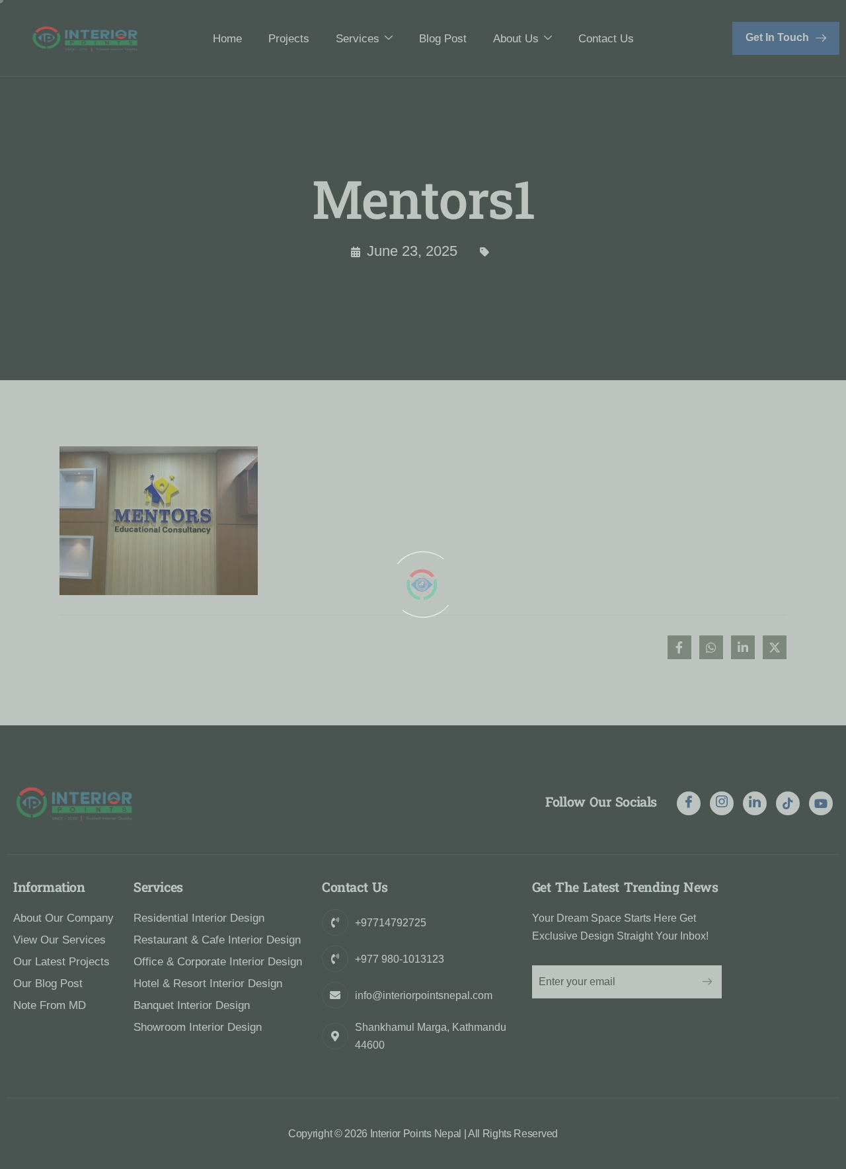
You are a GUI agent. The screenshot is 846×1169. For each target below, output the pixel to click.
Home (227, 38)
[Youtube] (821, 803)
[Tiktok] (788, 803)
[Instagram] (722, 803)
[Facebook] (689, 803)
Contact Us (606, 38)
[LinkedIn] (755, 803)
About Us (516, 38)
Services (357, 38)
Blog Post (443, 38)
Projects (288, 38)
